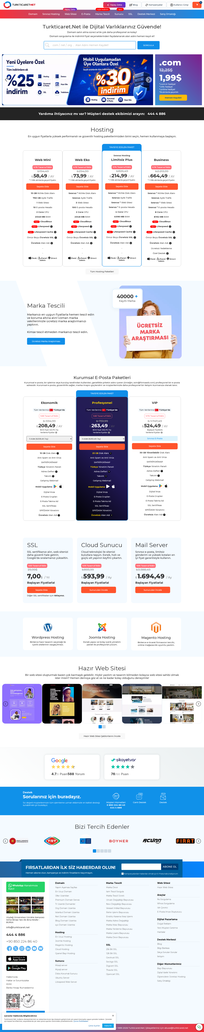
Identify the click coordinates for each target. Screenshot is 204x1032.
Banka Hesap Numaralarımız (20, 988)
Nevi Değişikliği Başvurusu (119, 904)
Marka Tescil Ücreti (115, 895)
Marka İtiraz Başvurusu (117, 925)
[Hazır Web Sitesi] (22, 703)
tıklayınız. (59, 595)
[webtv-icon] (40, 948)
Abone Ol (170, 866)
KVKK (9, 984)
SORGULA (148, 45)
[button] (6, 79)
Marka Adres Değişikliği (117, 920)
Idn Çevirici (162, 907)
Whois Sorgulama (165, 903)
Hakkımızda (12, 977)
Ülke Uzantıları (62, 895)
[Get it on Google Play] (16, 967)
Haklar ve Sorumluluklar (17, 980)
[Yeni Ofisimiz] (12, 900)
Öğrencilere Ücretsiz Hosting (171, 976)
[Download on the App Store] (16, 958)
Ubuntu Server (62, 978)
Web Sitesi (70, 12)
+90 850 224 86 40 (21, 941)
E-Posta (85, 14)
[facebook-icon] (9, 948)
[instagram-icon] (22, 948)
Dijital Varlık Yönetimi (167, 972)
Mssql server (61, 965)
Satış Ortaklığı (168, 14)
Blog (135, 4)
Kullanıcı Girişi (180, 4)
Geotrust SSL (112, 957)
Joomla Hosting (63, 941)
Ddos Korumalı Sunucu (66, 973)
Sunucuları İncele (99, 590)
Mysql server (61, 969)
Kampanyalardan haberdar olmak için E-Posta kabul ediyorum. (151, 874)
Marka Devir (112, 887)
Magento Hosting (64, 945)
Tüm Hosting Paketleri (102, 271)
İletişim (160, 956)
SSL (130, 14)
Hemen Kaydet (173, 97)
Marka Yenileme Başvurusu (119, 929)
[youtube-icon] (34, 948)
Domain (32, 14)
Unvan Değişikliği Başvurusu (120, 900)
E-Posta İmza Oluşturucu (169, 912)
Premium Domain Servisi (67, 900)
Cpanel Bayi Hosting (65, 953)
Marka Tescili (102, 12)
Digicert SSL (112, 966)
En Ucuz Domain (63, 891)
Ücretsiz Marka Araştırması (46, 341)
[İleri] (198, 704)
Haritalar (161, 932)
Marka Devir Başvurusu (117, 937)
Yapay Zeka (115, 4)
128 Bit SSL (111, 953)
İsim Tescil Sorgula (115, 891)
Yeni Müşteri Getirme (167, 928)
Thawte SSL (112, 970)
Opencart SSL (113, 974)
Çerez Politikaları (80, 1021)
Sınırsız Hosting (51, 14)
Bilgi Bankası (163, 948)
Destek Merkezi (146, 14)
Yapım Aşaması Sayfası (66, 887)
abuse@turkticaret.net (176, 1028)
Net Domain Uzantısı (65, 916)
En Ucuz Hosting (63, 937)
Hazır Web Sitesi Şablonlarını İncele (102, 736)
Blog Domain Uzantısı (65, 920)
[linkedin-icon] (28, 948)
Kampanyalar (155, 4)
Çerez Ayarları (94, 1026)
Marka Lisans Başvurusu (117, 933)
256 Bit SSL (111, 949)
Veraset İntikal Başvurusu (118, 908)
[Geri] (5, 704)
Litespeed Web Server (66, 982)
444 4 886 (156, 114)
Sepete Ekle (43, 186)
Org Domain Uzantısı (65, 908)
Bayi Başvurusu (164, 968)
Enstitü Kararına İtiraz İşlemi (119, 916)
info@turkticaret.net (18, 927)
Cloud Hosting (62, 949)
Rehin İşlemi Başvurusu (117, 912)
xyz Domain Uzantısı (65, 925)
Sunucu (119, 12)
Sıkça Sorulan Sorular (167, 952)
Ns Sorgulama (164, 899)
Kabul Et (108, 1026)
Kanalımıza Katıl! (22, 887)
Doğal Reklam (164, 923)
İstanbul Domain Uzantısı (67, 912)
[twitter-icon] (15, 948)
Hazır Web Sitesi (165, 887)
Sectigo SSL (112, 961)
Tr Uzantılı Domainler (65, 904)
